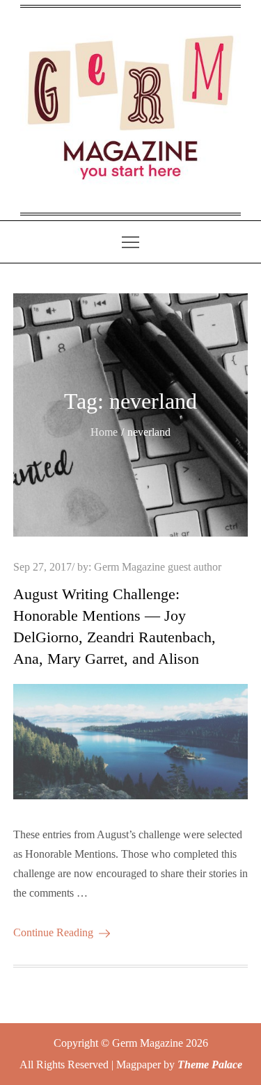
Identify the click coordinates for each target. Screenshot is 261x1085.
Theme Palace (209, 1064)
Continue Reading (53, 932)
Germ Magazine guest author (157, 567)
